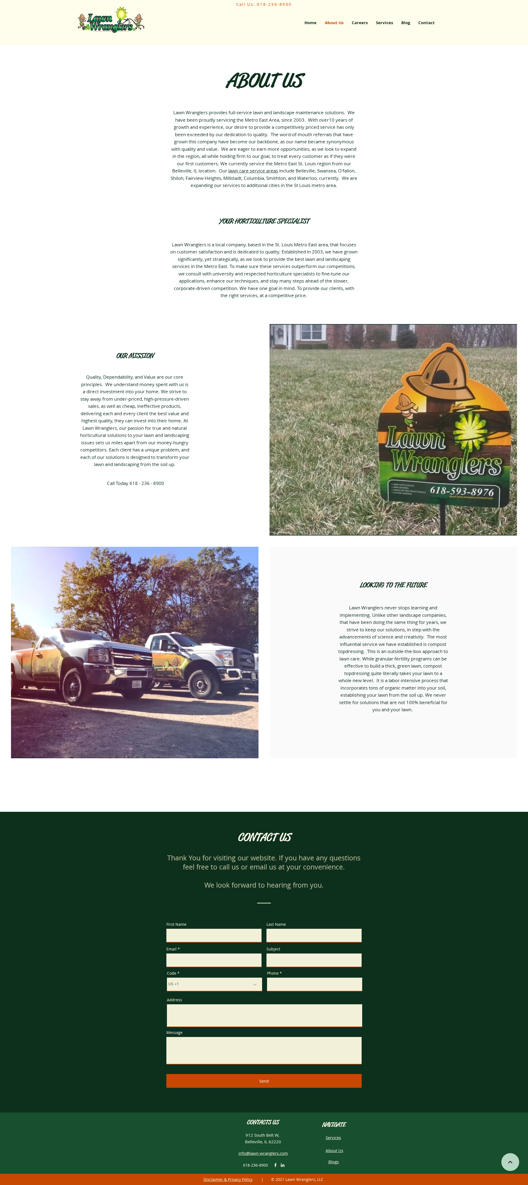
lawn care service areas (253, 171)
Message (174, 1033)
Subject (273, 949)
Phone (273, 973)
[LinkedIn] (282, 1165)
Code (171, 973)
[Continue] (510, 1162)
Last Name (276, 924)
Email (171, 949)
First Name (176, 924)
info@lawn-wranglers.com (263, 1153)
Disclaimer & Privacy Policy (228, 1179)
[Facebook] (275, 1165)
